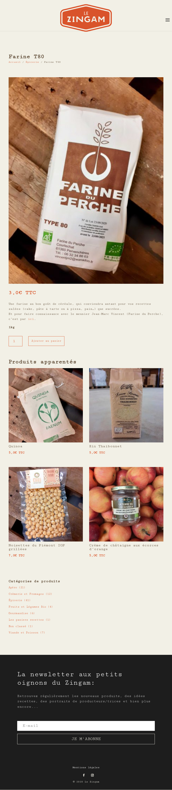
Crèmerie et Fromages (26, 594)
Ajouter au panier (46, 341)
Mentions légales (86, 767)
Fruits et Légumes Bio (27, 606)
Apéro (13, 587)
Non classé (17, 626)
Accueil (15, 62)
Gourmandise (18, 613)
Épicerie (32, 62)
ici (31, 319)
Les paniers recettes (26, 619)
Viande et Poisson (23, 632)
